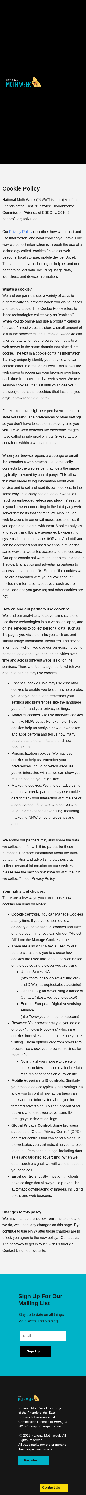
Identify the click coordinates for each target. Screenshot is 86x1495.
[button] (23, 82)
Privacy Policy (21, 232)
